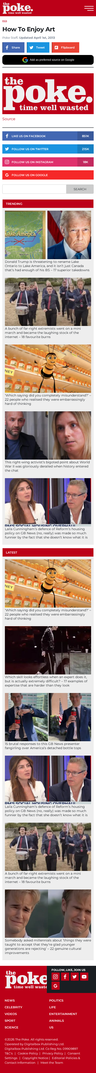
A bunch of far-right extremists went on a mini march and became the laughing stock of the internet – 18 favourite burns (43, 332)
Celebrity (13, 1007)
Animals (56, 1020)
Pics (4, 21)
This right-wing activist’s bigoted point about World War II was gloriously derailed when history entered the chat (47, 466)
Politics (56, 1000)
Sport (10, 1020)
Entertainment (63, 1014)
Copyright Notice (35, 1058)
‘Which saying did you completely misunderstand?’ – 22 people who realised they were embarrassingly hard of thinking (48, 399)
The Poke (29, 8)
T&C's (9, 1053)
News (10, 1000)
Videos (11, 1014)
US (51, 1027)
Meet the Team (52, 1062)
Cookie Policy (28, 1053)
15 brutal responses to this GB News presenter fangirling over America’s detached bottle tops (43, 746)
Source (8, 119)
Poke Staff (9, 37)
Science (11, 1027)
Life (52, 1007)
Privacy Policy (52, 1053)
